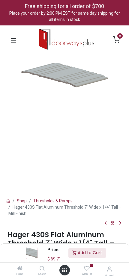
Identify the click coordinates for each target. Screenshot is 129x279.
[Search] (42, 268)
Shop (22, 200)
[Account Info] (109, 269)
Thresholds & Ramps (53, 200)
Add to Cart (89, 253)
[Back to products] (112, 223)
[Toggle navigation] (13, 40)
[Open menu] (64, 270)
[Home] (19, 268)
